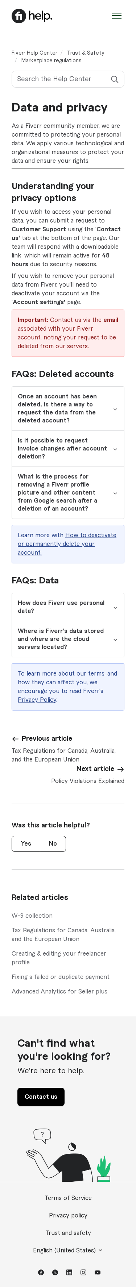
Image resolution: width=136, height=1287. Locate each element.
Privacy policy (68, 1216)
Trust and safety (68, 1233)
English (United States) (65, 1250)
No (53, 844)
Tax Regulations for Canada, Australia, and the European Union (64, 935)
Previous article (47, 738)
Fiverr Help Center (34, 53)
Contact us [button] (41, 1097)
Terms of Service (68, 1198)
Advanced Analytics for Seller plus (59, 992)
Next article (95, 768)
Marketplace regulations (51, 60)
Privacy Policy (37, 700)
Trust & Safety (85, 53)
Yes (26, 844)
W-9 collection (32, 916)
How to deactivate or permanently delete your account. (67, 544)
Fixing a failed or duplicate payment (61, 977)
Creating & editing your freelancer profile (59, 958)
